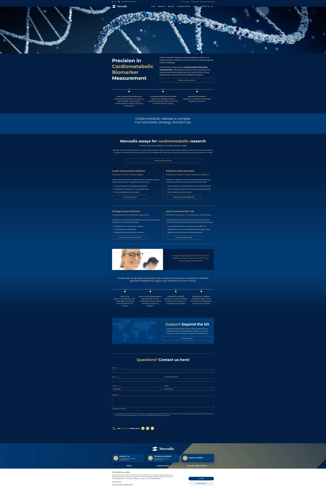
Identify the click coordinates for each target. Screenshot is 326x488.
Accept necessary (201, 483)
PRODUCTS (161, 6)
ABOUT (195, 6)
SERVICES (171, 6)
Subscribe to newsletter (128, 1)
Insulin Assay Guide (130, 197)
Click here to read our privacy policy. (122, 484)
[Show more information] (197, 458)
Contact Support (187, 338)
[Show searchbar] (212, 6)
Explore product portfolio (186, 80)
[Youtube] (119, 2)
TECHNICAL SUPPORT (184, 6)
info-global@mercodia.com (127, 458)
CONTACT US (205, 6)
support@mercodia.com (161, 458)
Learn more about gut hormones (130, 237)
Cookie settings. (116, 481)
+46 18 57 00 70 (124, 460)
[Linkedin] (112, 2)
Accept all (201, 478)
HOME (153, 6)
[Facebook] (115, 2)
